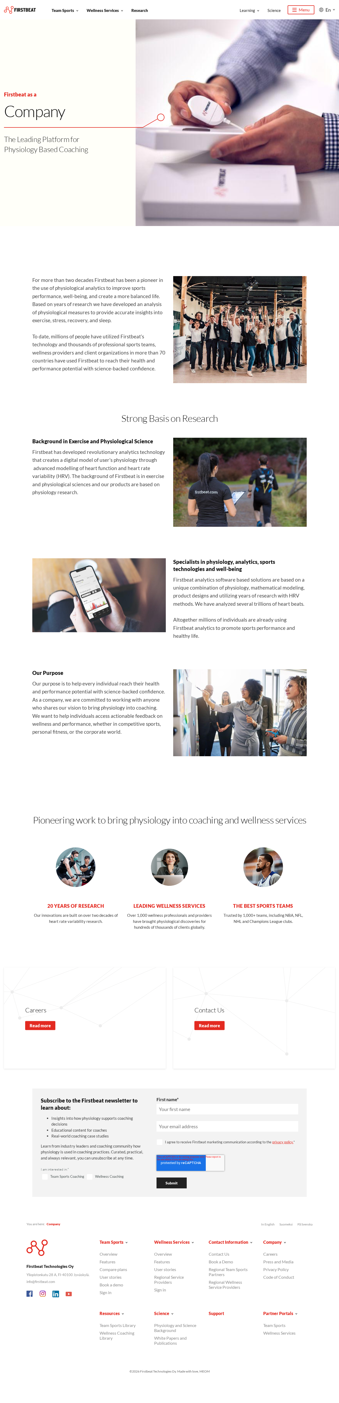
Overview (108, 1253)
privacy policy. (282, 1142)
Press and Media (278, 1261)
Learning (247, 10)
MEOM (204, 1371)
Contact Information (228, 1242)
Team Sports (63, 10)
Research (139, 10)
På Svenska (305, 1224)
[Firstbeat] (20, 10)
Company (272, 1242)
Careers (270, 1253)
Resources (110, 1313)
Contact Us (219, 1253)
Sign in (105, 1292)
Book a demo (111, 1284)
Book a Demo (221, 1261)
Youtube (68, 1294)
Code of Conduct (278, 1277)
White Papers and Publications (170, 1340)
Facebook (29, 1294)
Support (216, 1313)
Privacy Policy (276, 1269)
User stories (111, 1277)
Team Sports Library (118, 1325)
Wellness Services (103, 10)
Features (107, 1261)
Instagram (42, 1294)
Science (274, 10)
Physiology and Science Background (175, 1328)
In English (268, 1224)
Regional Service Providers (169, 1279)
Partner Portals (278, 1313)
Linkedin (55, 1294)
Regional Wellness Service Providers (225, 1285)
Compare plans (113, 1269)
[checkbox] (92, 1177)
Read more (40, 1025)
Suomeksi (286, 1224)
